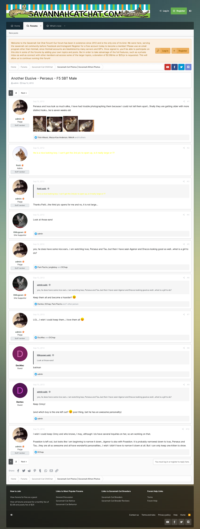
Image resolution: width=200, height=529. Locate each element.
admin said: (42, 285)
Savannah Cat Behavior (66, 504)
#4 (188, 215)
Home (17, 26)
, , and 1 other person (58, 304)
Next (23, 93)
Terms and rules (148, 515)
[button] (41, 26)
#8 (188, 348)
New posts (13, 33)
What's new (55, 26)
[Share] (184, 101)
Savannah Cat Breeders (112, 497)
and (46, 337)
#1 (188, 101)
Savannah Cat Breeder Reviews (115, 501)
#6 (188, 277)
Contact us (134, 515)
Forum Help (152, 501)
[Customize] (190, 11)
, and (53, 267)
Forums (34, 26)
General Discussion (64, 497)
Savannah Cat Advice (65, 501)
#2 (188, 148)
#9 (188, 384)
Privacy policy (164, 515)
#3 (188, 181)
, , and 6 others (61, 137)
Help (175, 515)
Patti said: (41, 188)
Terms (150, 497)
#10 (187, 429)
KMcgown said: (44, 355)
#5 (188, 244)
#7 (188, 314)
